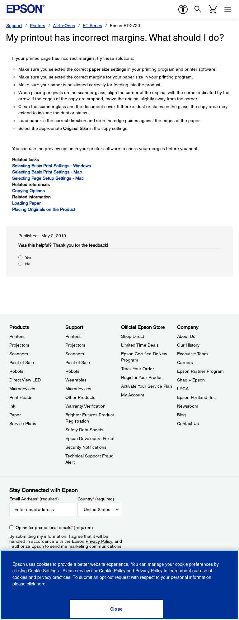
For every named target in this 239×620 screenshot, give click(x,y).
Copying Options (28, 190)
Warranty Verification (85, 406)
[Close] (116, 609)
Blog (181, 414)
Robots (16, 371)
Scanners (18, 353)
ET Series (92, 25)
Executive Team (192, 353)
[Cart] (213, 9)
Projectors (19, 345)
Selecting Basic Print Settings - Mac (47, 171)
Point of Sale (21, 362)
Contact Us (188, 423)
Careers (185, 362)
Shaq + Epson (191, 379)
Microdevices (22, 388)
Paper (15, 414)
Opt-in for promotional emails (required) (54, 527)
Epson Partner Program (200, 371)
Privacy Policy (99, 541)
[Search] (198, 9)
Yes (28, 258)
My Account (132, 394)
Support (14, 25)
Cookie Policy (112, 570)
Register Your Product (142, 377)
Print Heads (20, 397)
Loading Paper (26, 203)
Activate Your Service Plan (146, 386)
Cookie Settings (44, 570)
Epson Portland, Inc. (197, 397)
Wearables (76, 379)
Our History (188, 345)
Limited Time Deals (140, 345)
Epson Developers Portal (89, 438)
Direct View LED (25, 379)
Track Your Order (137, 368)
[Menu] (228, 9)
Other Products (80, 397)
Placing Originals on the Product (43, 209)
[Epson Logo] (25, 8)
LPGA (183, 388)
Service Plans (22, 423)
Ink (12, 406)
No (27, 264)
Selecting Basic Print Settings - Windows (51, 165)
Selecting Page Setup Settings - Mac (48, 178)
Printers (37, 25)
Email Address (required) (34, 498)
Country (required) (96, 498)
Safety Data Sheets (84, 429)
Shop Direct (132, 336)
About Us (186, 336)
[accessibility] (183, 9)
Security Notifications (85, 447)
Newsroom (187, 406)
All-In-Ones (64, 25)
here (40, 583)
